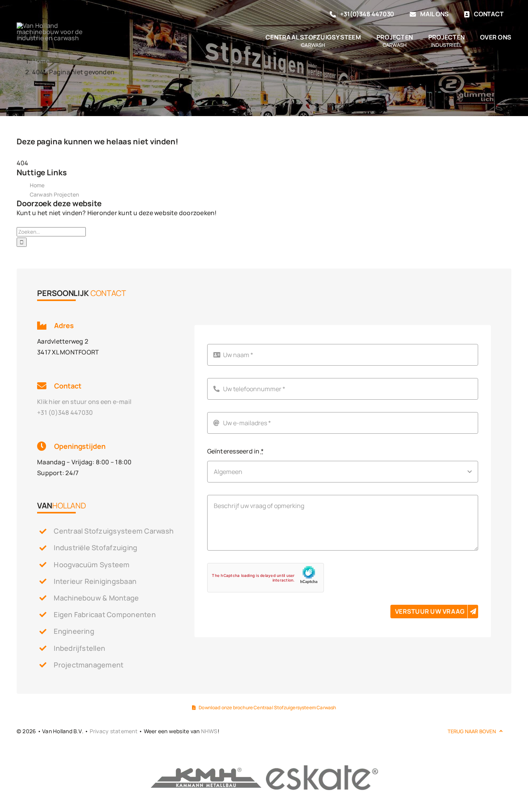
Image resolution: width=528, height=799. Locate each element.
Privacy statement (114, 731)
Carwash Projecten (54, 194)
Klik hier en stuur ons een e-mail (84, 401)
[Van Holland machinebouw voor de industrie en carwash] (50, 25)
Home (37, 185)
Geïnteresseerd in (235, 451)
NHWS (209, 731)
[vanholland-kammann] (206, 767)
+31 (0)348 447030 (65, 412)
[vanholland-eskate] (322, 767)
